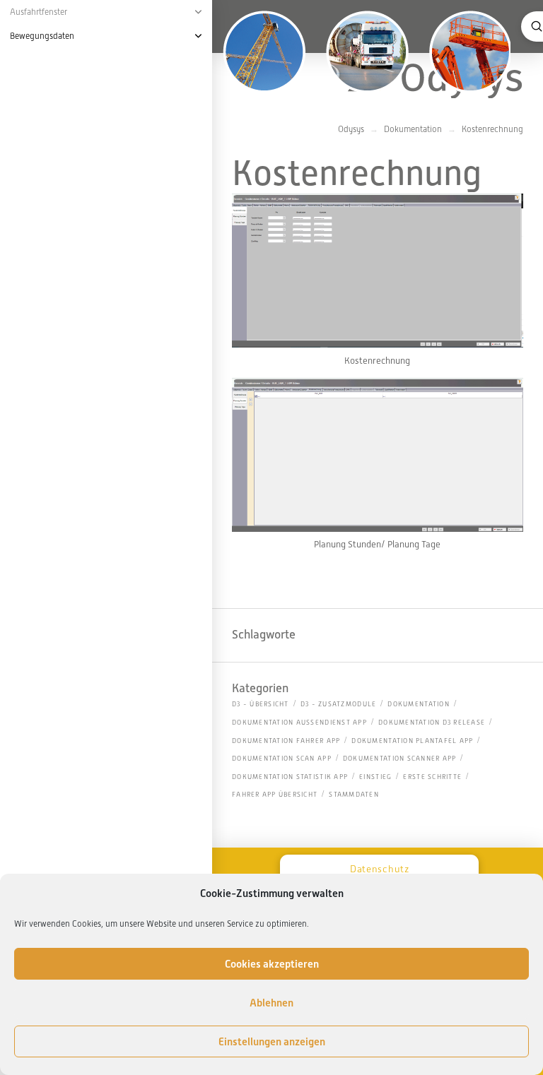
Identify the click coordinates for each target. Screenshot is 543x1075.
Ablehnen (271, 1003)
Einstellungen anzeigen (271, 1041)
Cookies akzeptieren (272, 964)
